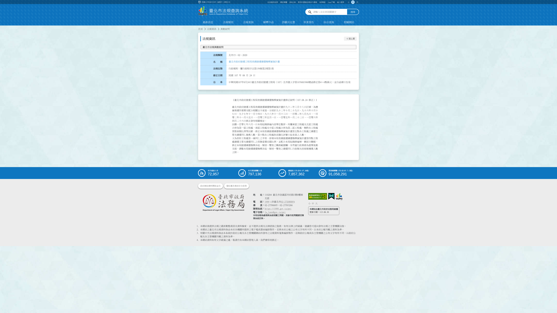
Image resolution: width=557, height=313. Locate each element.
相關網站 (349, 22)
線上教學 (340, 2)
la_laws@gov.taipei (275, 212)
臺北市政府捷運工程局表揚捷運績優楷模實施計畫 (254, 61)
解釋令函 (268, 22)
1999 (267, 202)
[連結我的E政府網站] (331, 196)
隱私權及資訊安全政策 (236, 186)
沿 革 (218, 82)
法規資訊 (211, 29)
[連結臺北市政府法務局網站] (223, 202)
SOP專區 (322, 2)
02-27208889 (287, 202)
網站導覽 (283, 2)
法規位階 (218, 68)
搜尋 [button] (353, 12)
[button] (350, 39)
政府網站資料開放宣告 (210, 186)
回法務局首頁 (272, 2)
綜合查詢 (329, 22)
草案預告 (308, 22)
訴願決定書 (288, 22)
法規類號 (218, 55)
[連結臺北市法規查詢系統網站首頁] (223, 11)
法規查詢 (248, 22)
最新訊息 (208, 22)
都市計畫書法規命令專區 (307, 2)
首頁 (200, 29)
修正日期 (218, 75)
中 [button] (353, 2)
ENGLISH (293, 2)
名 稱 (218, 62)
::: (1, 27)
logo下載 (331, 2)
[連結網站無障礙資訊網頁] (317, 196)
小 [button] (348, 2)
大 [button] (357, 2)
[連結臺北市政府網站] (339, 197)
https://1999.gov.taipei (278, 209)
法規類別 (228, 22)
